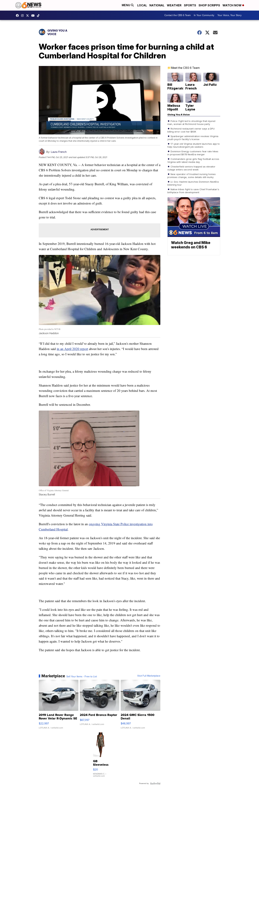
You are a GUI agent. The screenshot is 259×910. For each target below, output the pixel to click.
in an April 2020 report (72, 348)
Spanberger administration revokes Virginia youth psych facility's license (192, 137)
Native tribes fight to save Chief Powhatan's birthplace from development (193, 190)
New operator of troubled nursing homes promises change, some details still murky (191, 175)
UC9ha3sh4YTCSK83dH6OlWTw (33, 15)
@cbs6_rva (39, 15)
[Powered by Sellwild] (155, 783)
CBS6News (18, 15)
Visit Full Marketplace (148, 676)
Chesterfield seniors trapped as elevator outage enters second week (191, 168)
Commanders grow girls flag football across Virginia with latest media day (193, 160)
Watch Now (232, 5)
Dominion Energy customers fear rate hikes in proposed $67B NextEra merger (192, 152)
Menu (126, 5)
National (156, 5)
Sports (190, 5)
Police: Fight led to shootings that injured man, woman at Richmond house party (191, 122)
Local (142, 5)
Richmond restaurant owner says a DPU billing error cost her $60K (191, 130)
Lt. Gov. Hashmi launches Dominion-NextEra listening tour (193, 183)
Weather (174, 5)
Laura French (59, 151)
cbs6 (23, 15)
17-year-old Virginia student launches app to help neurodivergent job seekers (193, 145)
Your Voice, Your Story (229, 15)
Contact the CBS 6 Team (177, 15)
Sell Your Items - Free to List (81, 676)
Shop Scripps (209, 5)
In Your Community (204, 15)
